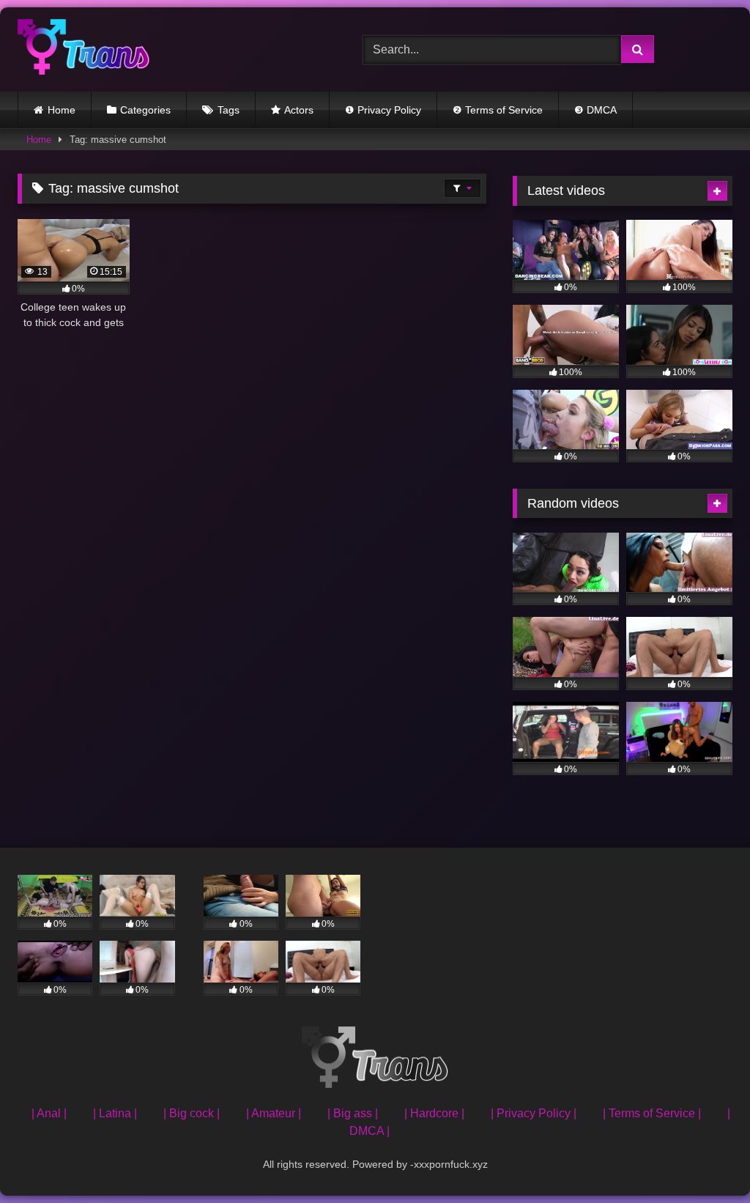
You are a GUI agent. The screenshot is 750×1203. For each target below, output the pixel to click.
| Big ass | (352, 1113)
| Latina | (115, 1113)
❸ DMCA (595, 110)
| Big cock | (191, 1113)
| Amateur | (273, 1113)
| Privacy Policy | (533, 1113)
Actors (298, 110)
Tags (229, 110)
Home (61, 110)
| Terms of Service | (652, 1113)
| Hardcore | (434, 1113)
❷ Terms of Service (498, 110)
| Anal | (49, 1113)
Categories (145, 110)
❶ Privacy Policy (383, 110)
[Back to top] (704, 1159)
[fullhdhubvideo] (167, 49)
